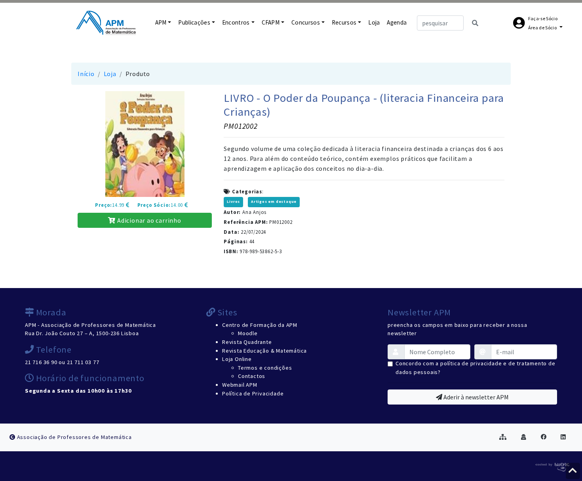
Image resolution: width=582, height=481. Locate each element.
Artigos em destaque (274, 201)
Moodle (248, 333)
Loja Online (237, 359)
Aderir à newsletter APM (475, 397)
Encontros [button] (236, 22)
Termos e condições (265, 367)
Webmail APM (239, 384)
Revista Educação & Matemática (264, 350)
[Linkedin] (563, 437)
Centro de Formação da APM (259, 324)
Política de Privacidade (252, 393)
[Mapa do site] (503, 437)
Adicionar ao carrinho (148, 220)
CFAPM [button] (271, 22)
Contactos (251, 376)
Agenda (397, 22)
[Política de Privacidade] (524, 437)
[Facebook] (543, 437)
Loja (374, 22)
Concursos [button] (305, 22)
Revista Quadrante (247, 341)
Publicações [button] (194, 22)
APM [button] (161, 22)
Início (86, 74)
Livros (233, 201)
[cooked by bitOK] (552, 465)
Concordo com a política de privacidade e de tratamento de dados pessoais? (475, 368)
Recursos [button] (344, 22)
